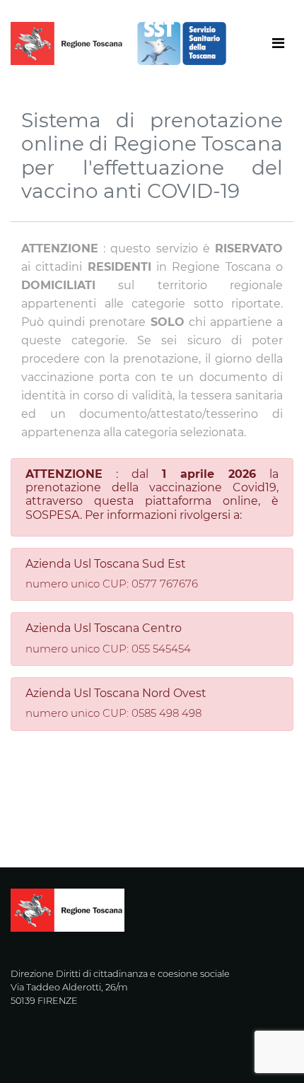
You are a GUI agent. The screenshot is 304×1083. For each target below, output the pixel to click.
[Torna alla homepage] (124, 43)
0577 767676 (164, 583)
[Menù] (222, 43)
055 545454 (161, 648)
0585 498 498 (166, 713)
